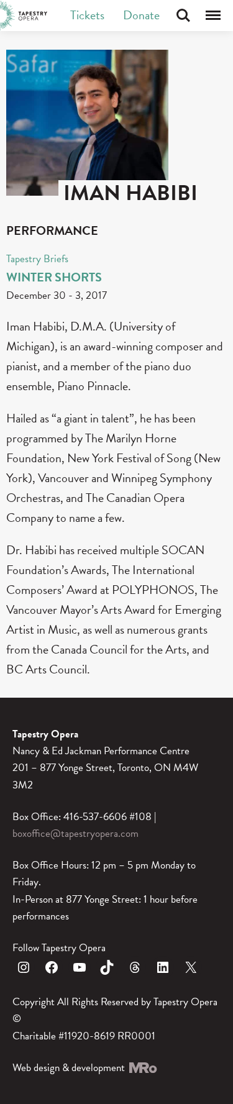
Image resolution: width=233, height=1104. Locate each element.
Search (183, 15)
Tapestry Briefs (37, 259)
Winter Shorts (54, 277)
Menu (213, 15)
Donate (141, 15)
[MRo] (142, 1067)
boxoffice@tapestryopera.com (75, 833)
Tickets (87, 15)
